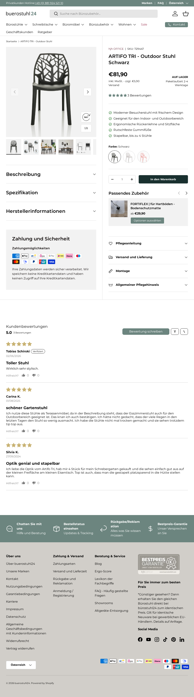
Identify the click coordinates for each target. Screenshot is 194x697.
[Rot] (143, 157)
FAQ (161, 3)
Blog (98, 564)
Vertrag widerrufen (20, 648)
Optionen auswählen (147, 220)
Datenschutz (16, 617)
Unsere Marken (17, 571)
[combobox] (104, 14)
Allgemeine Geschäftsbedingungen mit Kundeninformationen (26, 628)
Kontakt (12, 579)
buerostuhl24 (22, 683)
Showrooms (104, 603)
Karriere (12, 601)
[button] (185, 13)
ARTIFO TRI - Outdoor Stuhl (36, 41)
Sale (144, 24)
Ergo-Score (103, 571)
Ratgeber (45, 32)
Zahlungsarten (64, 564)
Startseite (11, 41)
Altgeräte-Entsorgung (111, 610)
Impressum (15, 609)
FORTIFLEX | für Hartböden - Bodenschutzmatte (153, 206)
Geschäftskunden (19, 32)
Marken (147, 3)
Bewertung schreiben (146, 331)
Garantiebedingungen (23, 594)
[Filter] (175, 331)
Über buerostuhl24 (20, 564)
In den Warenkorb (163, 179)
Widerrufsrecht (17, 641)
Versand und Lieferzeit (70, 571)
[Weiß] (129, 157)
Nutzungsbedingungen (24, 586)
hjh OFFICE (116, 49)
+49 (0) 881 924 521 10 (49, 3)
